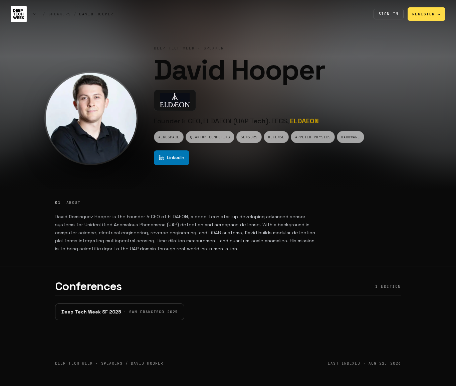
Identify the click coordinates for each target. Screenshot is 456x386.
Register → (426, 14)
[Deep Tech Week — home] (19, 14)
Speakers (59, 14)
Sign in (389, 13)
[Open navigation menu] (34, 14)
